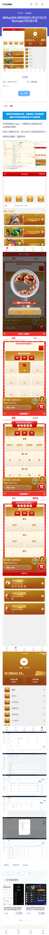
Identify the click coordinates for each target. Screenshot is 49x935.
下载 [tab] (11, 106)
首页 (21, 13)
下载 (25, 93)
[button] (36, 4)
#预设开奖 (16, 865)
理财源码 (28, 13)
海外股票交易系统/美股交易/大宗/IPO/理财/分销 (13, 909)
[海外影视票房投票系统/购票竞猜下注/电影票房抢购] (35, 894)
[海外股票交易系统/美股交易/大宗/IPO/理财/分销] (13, 894)
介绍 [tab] (5, 106)
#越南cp (6, 865)
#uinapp (25, 865)
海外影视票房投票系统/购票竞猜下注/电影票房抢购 (35, 909)
